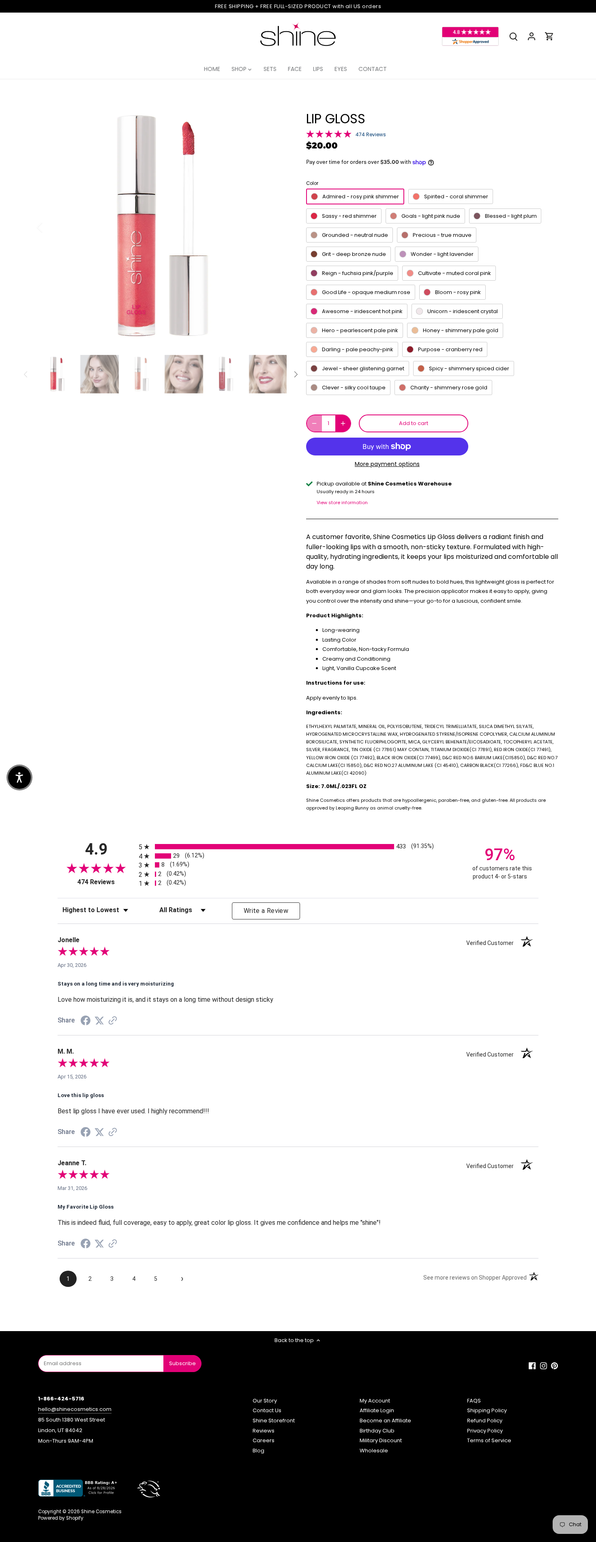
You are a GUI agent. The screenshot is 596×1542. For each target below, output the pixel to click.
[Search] (514, 36)
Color (312, 183)
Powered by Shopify (61, 1518)
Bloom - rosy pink (458, 292)
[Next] (274, 227)
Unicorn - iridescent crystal (462, 311)
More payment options (387, 464)
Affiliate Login (377, 1410)
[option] (162, 227)
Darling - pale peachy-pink (357, 349)
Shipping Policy (487, 1410)
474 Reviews (371, 134)
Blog (258, 1450)
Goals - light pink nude (430, 216)
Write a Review (266, 911)
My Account (375, 1401)
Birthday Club (377, 1431)
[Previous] (50, 227)
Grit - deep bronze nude (354, 254)
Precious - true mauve (442, 235)
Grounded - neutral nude (355, 235)
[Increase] (343, 423)
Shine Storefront (274, 1420)
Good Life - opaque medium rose (366, 292)
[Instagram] (543, 1365)
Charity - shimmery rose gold (448, 387)
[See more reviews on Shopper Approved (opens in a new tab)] (112, 1021)
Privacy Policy (485, 1431)
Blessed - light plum (511, 216)
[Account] (531, 36)
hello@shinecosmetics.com (74, 1409)
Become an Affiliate (385, 1420)
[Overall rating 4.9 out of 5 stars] (329, 133)
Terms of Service (489, 1440)
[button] (19, 777)
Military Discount (381, 1440)
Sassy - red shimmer (349, 216)
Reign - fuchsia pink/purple (357, 273)
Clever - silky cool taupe (354, 387)
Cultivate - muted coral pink (454, 273)
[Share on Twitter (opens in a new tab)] (99, 1021)
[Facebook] (532, 1365)
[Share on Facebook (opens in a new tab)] (85, 1022)
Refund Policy (484, 1420)
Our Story (265, 1401)
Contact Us (267, 1410)
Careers (263, 1440)
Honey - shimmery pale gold (460, 330)
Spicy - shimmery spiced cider (469, 368)
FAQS (474, 1401)
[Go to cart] (549, 36)
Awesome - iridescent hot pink (362, 311)
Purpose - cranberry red (450, 349)
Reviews (263, 1431)
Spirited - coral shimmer (456, 196)
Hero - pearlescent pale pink (360, 330)
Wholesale (374, 1450)
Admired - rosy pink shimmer (360, 196)
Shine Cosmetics (101, 1511)
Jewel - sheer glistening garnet (363, 368)
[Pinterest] (554, 1365)
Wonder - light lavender (442, 254)
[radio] (298, 846)
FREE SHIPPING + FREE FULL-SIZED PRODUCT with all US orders (298, 6)
